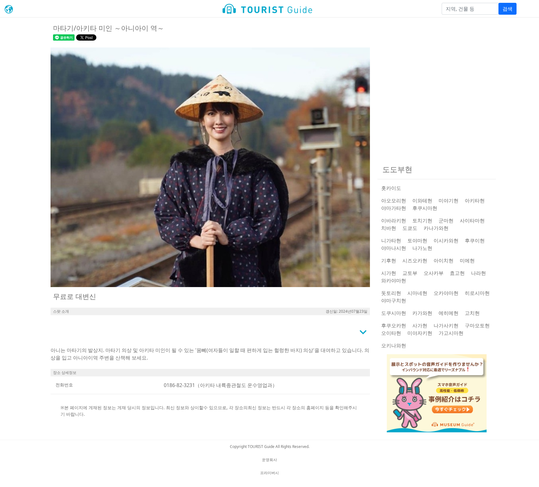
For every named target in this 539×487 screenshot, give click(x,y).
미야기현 (449, 200)
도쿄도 (409, 228)
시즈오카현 (414, 260)
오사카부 (434, 273)
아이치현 (444, 260)
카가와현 (422, 313)
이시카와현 (446, 240)
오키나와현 (393, 345)
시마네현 (417, 293)
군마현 (446, 220)
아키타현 (475, 200)
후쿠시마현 (424, 208)
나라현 (478, 273)
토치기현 (422, 220)
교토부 (409, 273)
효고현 (457, 273)
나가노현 (422, 248)
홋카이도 (391, 188)
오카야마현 (446, 293)
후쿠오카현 (393, 325)
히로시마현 (477, 293)
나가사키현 (446, 325)
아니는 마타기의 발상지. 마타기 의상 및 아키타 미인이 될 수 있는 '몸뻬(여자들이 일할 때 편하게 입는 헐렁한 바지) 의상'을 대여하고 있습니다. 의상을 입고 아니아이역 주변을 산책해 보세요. (210, 354)
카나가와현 (436, 228)
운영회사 (269, 459)
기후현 (388, 260)
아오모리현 (393, 200)
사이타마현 (472, 220)
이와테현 (422, 200)
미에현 (467, 260)
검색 (507, 8)
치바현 (388, 228)
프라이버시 (269, 472)
